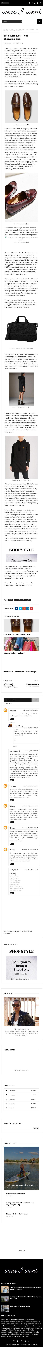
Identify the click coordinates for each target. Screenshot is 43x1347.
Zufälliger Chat (14, 884)
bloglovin (22, 1090)
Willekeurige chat (15, 881)
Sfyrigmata (17, 855)
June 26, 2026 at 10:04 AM (31, 869)
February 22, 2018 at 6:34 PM (30, 710)
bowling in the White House (17, 571)
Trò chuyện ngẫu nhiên (17, 888)
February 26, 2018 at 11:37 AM (30, 728)
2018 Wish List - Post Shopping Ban (17, 634)
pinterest (22, 1103)
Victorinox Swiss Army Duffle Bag (19, 348)
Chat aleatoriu (14, 877)
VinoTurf (21, 833)
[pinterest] (37, 3)
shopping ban (17, 48)
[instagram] (34, 3)
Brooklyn (13, 786)
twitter (22, 1108)
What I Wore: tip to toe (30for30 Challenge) (20, 672)
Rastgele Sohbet (15, 883)
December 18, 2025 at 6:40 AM (30, 849)
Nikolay (12, 806)
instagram (22, 1099)
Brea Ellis (18, 726)
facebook (22, 1095)
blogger (35, 700)
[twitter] (40, 3)
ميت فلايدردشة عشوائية (16, 886)
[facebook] (32, 3)
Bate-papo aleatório (16, 890)
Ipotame (27, 811)
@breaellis (28, 585)
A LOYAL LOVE (33, 1344)
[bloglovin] (29, 3)
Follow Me (21, 1251)
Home (5, 29)
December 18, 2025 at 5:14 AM (30, 806)
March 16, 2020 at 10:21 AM (31, 786)
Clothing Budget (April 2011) (14, 653)
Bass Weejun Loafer (20, 224)
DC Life (11, 29)
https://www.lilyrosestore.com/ (19, 797)
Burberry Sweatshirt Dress (19, 407)
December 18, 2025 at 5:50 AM (30, 828)
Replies (12, 722)
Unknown (13, 710)
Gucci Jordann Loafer (19, 125)
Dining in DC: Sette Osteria (20, 1306)
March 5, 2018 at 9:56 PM (31, 751)
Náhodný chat (14, 879)
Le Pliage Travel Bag (20, 242)
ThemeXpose (16, 1344)
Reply (12, 719)
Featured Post (19, 29)
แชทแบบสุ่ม (13, 875)
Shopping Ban (30, 29)
